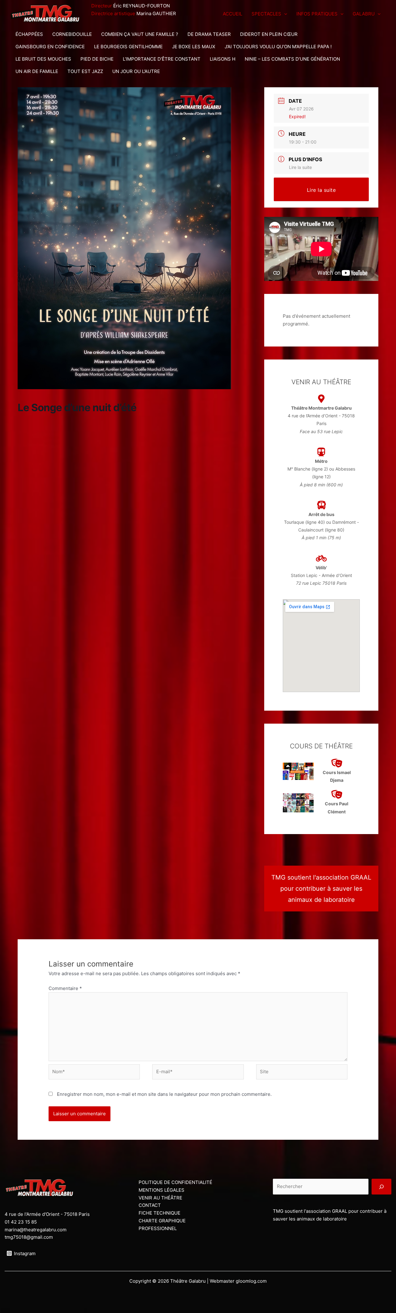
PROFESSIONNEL (158, 1228)
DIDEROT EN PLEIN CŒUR (269, 34)
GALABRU (364, 14)
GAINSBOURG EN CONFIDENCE (50, 47)
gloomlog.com (251, 1281)
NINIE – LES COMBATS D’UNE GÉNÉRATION (292, 59)
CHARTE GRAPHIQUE (162, 1221)
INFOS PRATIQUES (317, 14)
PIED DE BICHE (97, 59)
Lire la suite (300, 167)
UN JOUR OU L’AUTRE (136, 71)
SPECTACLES (266, 14)
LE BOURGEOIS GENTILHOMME (128, 47)
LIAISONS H (222, 59)
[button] (284, 14)
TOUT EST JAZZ (85, 71)
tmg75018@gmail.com (29, 1237)
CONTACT (150, 1205)
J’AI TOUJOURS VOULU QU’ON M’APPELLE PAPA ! (278, 47)
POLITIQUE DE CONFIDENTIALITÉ (175, 1182)
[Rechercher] (381, 1187)
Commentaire (65, 988)
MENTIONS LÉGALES (161, 1190)
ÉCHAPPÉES (29, 34)
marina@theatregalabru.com (36, 1230)
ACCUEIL (232, 14)
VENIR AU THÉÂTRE (160, 1198)
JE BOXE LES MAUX (193, 47)
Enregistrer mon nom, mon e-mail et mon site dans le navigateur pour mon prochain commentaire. (164, 1094)
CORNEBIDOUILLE (72, 34)
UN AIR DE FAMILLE (36, 71)
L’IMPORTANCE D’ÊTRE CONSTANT (161, 59)
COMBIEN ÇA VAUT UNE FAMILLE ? (139, 34)
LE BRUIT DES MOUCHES (43, 59)
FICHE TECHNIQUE (159, 1213)
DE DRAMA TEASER (209, 34)
